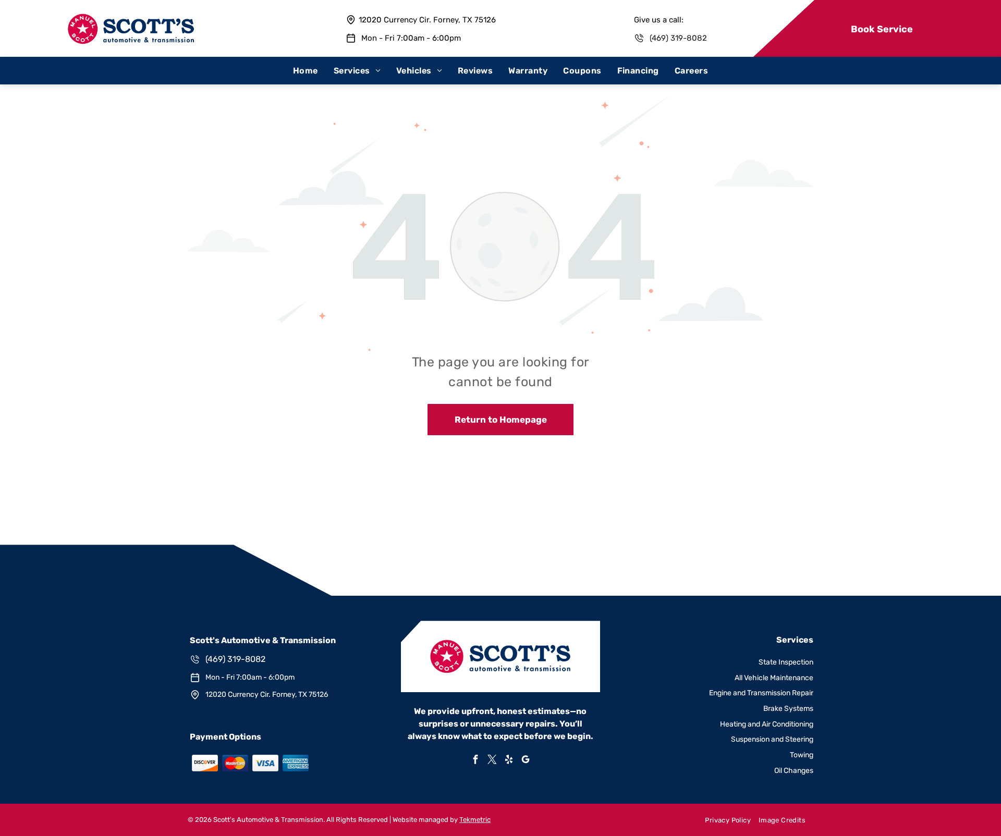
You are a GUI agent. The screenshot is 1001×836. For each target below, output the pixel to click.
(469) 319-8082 (678, 38)
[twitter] (492, 760)
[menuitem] (305, 70)
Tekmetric (475, 819)
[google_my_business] (525, 760)
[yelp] (509, 760)
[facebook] (475, 760)
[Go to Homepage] (130, 18)
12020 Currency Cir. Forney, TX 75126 (427, 19)
